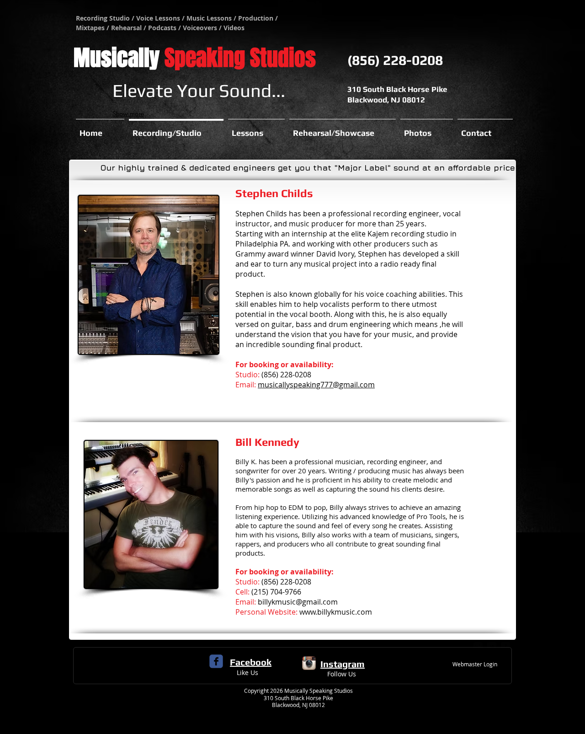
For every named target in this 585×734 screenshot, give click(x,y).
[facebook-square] (505, 646)
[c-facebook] (216, 661)
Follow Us (341, 674)
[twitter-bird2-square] (491, 646)
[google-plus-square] (478, 646)
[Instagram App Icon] (309, 663)
